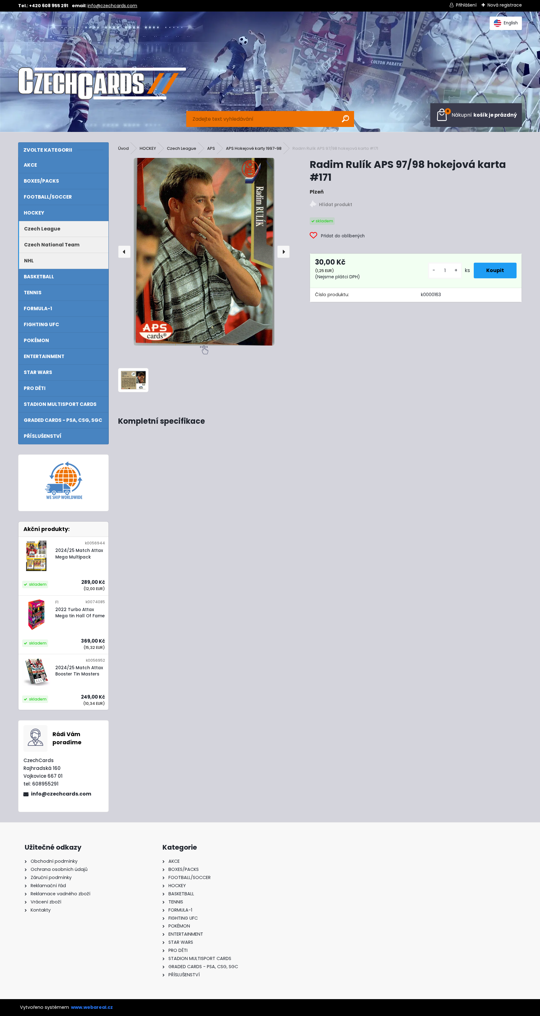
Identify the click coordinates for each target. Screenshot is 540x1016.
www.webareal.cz (92, 1007)
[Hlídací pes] (416, 205)
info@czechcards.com (112, 6)
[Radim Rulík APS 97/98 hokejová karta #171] (204, 252)
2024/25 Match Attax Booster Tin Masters (79, 671)
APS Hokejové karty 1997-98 (254, 148)
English (511, 23)
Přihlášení (466, 5)
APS (211, 148)
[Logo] (102, 83)
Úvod (123, 148)
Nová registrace (505, 5)
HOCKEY (148, 148)
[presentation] (124, 251)
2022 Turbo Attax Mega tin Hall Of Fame (80, 613)
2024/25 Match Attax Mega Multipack (79, 554)
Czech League (181, 148)
